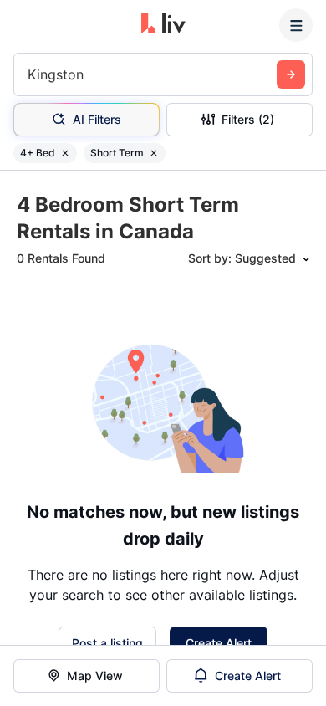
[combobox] (30, 74)
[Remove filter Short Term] (153, 153)
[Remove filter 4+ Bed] (65, 153)
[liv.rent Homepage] (163, 25)
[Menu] (296, 25)
